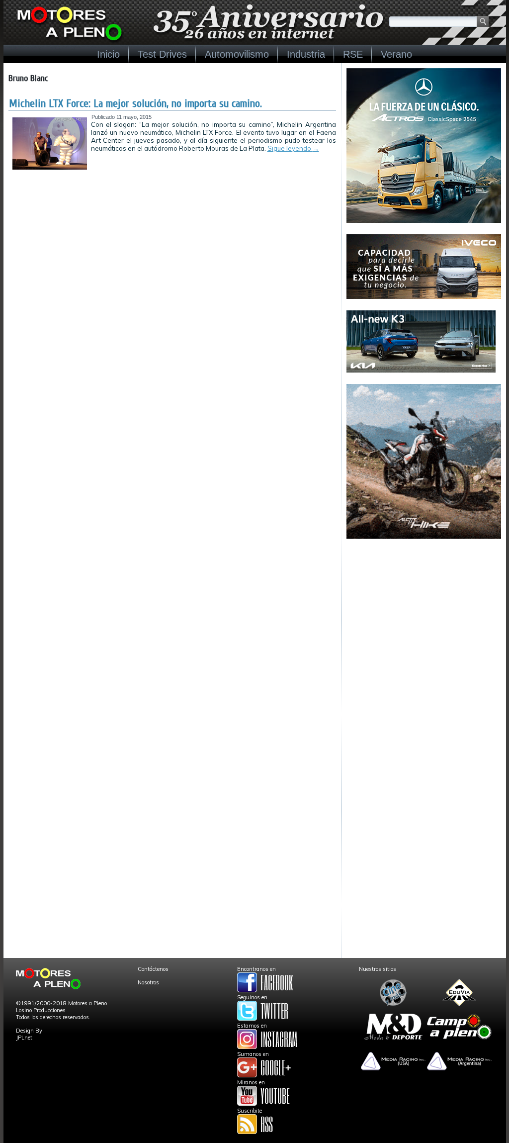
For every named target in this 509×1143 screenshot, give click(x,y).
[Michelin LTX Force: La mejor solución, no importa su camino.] (49, 167)
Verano (396, 54)
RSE (353, 54)
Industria (306, 54)
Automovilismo (237, 54)
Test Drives (162, 54)
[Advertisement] (423, 612)
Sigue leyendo (293, 148)
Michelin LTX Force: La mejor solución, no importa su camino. (135, 103)
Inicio (108, 54)
